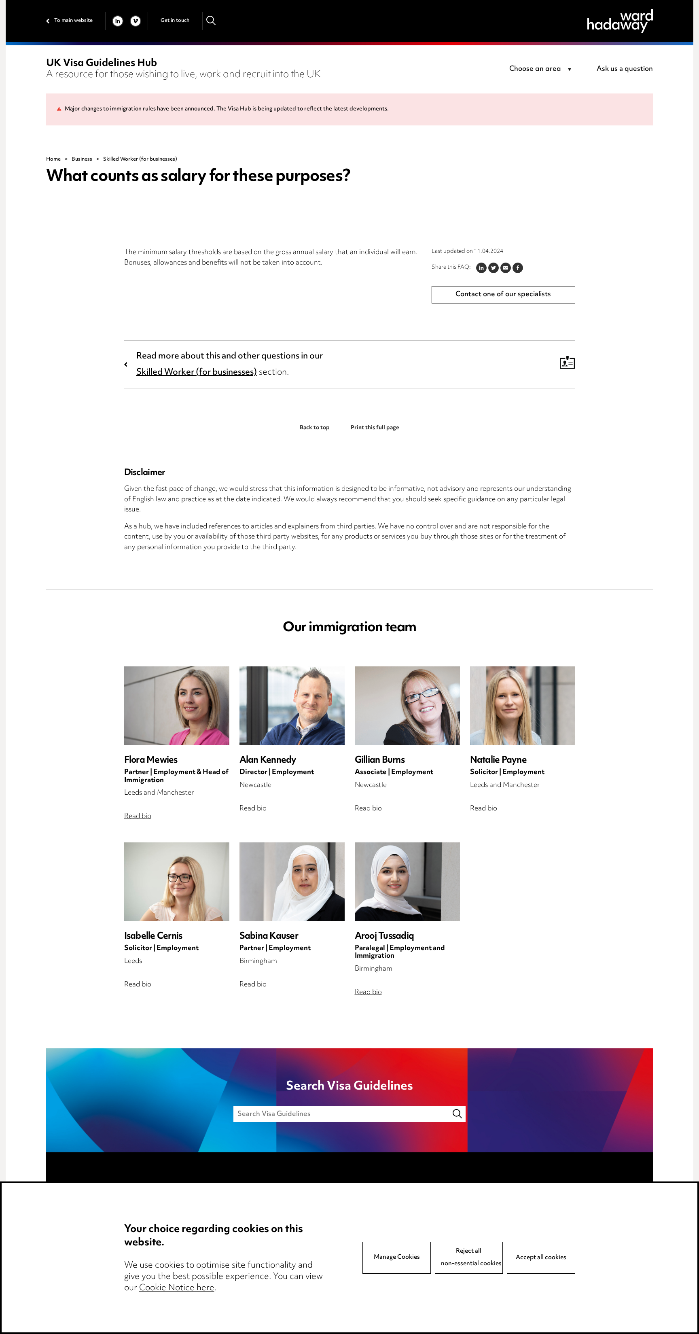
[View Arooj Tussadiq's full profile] (407, 881)
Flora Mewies (151, 760)
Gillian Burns (380, 760)
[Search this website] (458, 1114)
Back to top (315, 428)
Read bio (137, 816)
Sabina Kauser (268, 936)
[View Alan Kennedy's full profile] (292, 705)
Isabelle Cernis (153, 936)
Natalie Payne (498, 760)
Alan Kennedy (268, 760)
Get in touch (175, 20)
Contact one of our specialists (503, 294)
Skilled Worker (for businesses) (196, 373)
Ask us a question (625, 69)
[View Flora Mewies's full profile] (176, 705)
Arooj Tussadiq (384, 936)
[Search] (211, 21)
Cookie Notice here (176, 1288)
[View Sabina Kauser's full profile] (292, 881)
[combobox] (541, 69)
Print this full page (375, 428)
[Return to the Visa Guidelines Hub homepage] (620, 21)
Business (82, 159)
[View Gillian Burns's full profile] (407, 705)
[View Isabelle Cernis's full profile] (176, 881)
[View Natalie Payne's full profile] (522, 705)
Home (53, 159)
